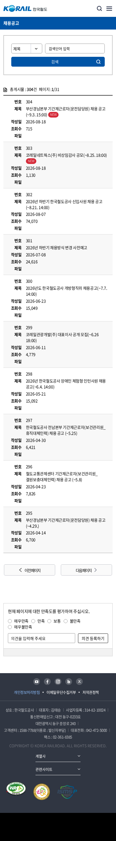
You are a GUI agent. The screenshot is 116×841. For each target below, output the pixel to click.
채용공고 (11, 23)
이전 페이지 (32, 570)
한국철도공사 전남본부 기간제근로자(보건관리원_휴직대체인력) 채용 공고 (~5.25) (66, 430)
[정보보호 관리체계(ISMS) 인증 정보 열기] (67, 792)
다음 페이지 (84, 570)
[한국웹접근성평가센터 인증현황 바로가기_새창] (16, 792)
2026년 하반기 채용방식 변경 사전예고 (56, 247)
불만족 (75, 621)
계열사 (40, 756)
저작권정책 (90, 692)
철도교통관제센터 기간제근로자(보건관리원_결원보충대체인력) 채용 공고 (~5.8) (62, 476)
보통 (57, 621)
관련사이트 (43, 769)
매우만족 (21, 621)
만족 (40, 621)
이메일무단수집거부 (61, 692)
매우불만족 (23, 626)
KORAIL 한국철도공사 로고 (25, 8)
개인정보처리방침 (27, 692)
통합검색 (99, 8)
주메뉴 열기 (109, 8)
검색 (55, 61)
